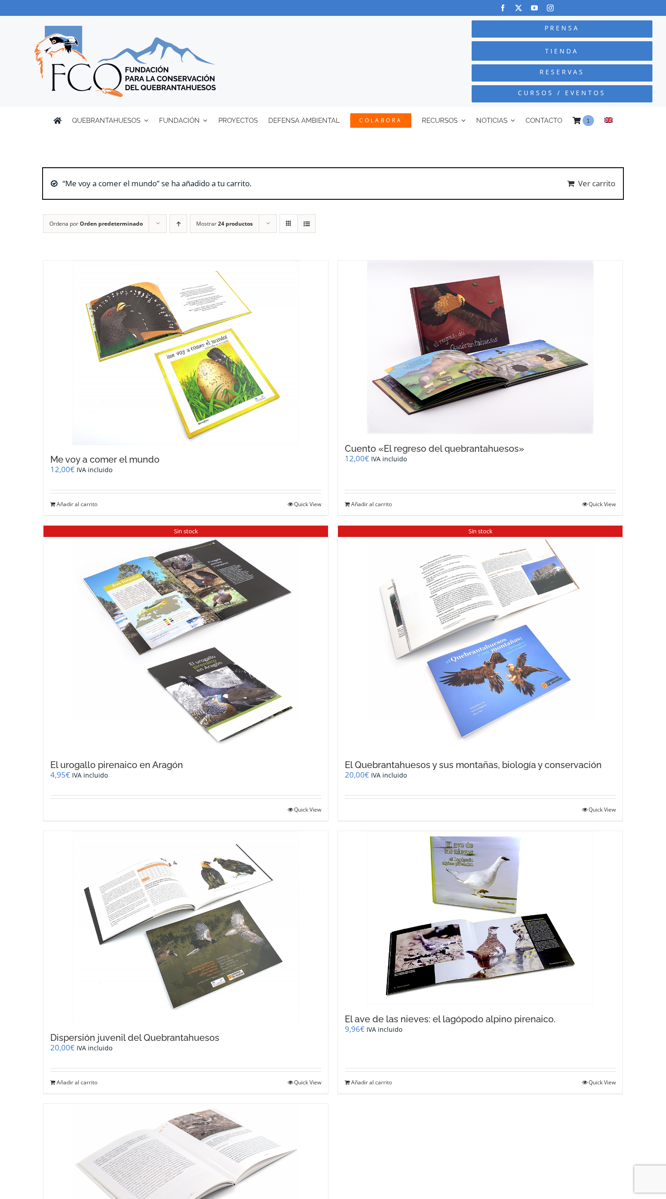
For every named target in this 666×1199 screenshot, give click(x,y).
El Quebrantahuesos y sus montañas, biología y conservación (473, 764)
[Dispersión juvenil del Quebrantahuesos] (185, 927)
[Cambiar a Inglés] (608, 120)
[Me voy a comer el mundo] (185, 353)
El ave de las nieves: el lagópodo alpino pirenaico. (450, 1019)
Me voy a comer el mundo (104, 459)
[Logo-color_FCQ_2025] (125, 29)
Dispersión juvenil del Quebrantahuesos (134, 1037)
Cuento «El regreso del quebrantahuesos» (434, 448)
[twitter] (518, 8)
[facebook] (502, 8)
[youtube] (534, 8)
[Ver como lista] (306, 223)
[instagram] (550, 8)
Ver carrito (596, 183)
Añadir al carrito (77, 504)
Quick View (307, 504)
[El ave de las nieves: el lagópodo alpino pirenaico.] (480, 918)
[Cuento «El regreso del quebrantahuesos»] (480, 347)
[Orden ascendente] (178, 223)
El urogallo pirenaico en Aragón (116, 764)
